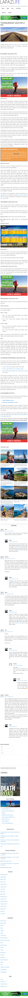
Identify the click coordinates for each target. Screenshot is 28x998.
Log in (2, 979)
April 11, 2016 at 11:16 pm (13, 726)
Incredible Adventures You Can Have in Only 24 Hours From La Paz (20, 465)
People (2, 947)
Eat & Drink (18, 8)
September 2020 (4, 874)
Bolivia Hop (16, 153)
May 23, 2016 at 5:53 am (9, 631)
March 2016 (3, 894)
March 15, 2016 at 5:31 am (9, 696)
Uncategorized (4, 972)
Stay (12, 8)
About (8, 8)
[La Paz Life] (10, 2)
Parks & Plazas (4, 945)
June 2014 (3, 913)
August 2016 (3, 886)
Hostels (2, 930)
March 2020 (3, 879)
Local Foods (3, 935)
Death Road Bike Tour (6, 808)
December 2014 (4, 901)
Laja (1, 846)
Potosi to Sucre (15, 370)
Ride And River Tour (6, 819)
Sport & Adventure (4, 959)
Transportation (4, 969)
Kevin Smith (3, 863)
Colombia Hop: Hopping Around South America (10, 843)
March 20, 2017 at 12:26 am (13, 541)
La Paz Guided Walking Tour (7, 823)
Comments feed (4, 983)
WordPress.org (4, 986)
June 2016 (3, 889)
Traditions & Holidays (5, 967)
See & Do (3, 12)
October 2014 (3, 906)
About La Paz (3, 920)
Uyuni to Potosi (5, 366)
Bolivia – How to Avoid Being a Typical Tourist (20, 501)
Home (3, 8)
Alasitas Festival (8, 867)
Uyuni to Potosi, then (7, 370)
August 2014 (3, 908)
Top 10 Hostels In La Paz (8, 400)
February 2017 (4, 884)
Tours (2, 964)
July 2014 (2, 911)
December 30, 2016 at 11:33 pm (10, 558)
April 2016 (3, 891)
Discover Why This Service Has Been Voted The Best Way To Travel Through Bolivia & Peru (7, 502)
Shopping (2, 957)
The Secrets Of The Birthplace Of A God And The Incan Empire (20, 519)
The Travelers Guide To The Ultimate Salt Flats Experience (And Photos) (7, 483)
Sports (2, 962)
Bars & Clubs (3, 923)
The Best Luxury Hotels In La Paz (10, 402)
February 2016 (4, 896)
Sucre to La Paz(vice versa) (17, 368)
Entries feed (3, 981)
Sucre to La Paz (24, 370)
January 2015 (3, 899)
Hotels (2, 932)
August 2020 (3, 877)
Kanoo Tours (19, 622)
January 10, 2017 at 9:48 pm (17, 665)
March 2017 (3, 881)
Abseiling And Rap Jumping (7, 814)
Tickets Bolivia (17, 546)
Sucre (14, 389)
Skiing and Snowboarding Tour (8, 810)
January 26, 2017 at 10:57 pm (13, 578)
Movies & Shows (4, 937)
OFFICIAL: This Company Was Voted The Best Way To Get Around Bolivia (20, 483)
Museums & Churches (5, 940)
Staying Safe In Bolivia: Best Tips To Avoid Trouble (7, 519)
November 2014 (4, 903)
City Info (9, 12)
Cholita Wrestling (5, 821)
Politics (2, 950)
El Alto (2, 928)
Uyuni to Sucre (5, 368)
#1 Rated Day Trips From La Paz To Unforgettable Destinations (6, 465)
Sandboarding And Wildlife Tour (8, 817)
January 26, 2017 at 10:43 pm (22, 680)
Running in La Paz (8, 861)
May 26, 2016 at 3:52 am (13, 650)
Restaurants (3, 952)
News (2, 942)
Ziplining (3, 812)
